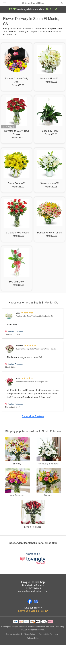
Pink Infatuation (21, 381)
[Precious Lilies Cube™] (9, 316)
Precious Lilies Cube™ (24, 316)
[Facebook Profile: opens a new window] (29, 601)
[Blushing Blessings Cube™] (9, 348)
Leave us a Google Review (33, 611)
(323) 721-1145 (33, 588)
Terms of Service (13, 634)
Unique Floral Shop (33, 3)
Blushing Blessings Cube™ (26, 348)
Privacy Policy (29, 634)
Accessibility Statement (48, 634)
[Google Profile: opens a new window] (36, 601)
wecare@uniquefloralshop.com (33, 591)
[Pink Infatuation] (9, 381)
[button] (59, 638)
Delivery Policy (33, 638)
